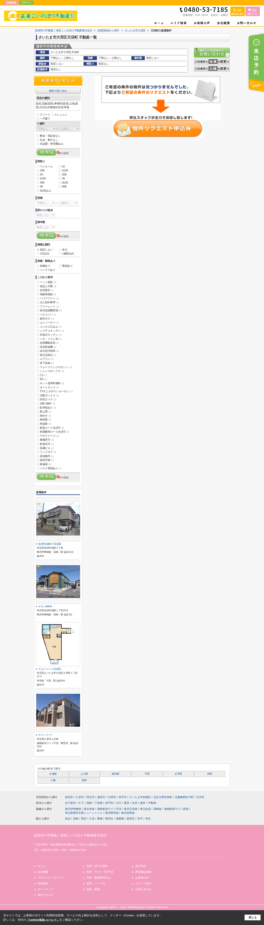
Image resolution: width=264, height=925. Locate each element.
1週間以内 (68, 253)
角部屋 (45, 419)
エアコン (46, 358)
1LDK (65, 170)
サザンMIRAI (45, 606)
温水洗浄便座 (49, 350)
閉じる (253, 917)
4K (41, 186)
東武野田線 (112, 812)
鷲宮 (83, 818)
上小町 (84, 773)
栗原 (127, 802)
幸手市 (123, 797)
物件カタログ (46, 895)
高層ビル (46, 448)
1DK (42, 170)
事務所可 (46, 439)
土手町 (178, 773)
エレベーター (49, 322)
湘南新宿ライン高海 (176, 808)
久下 (81, 802)
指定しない (46, 249)
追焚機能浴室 (49, 342)
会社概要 (43, 871)
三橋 (52, 780)
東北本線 (89, 808)
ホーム (42, 866)
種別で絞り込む (58, 90)
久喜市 (80, 797)
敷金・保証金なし (50, 135)
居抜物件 (46, 456)
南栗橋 (120, 818)
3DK (42, 182)
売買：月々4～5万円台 (99, 871)
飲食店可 (46, 443)
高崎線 (157, 808)
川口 (119, 802)
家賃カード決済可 (52, 427)
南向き (45, 415)
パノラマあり (47, 269)
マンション (60, 114)
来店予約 (140, 866)
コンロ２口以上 (50, 326)
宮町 (84, 780)
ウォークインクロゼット (56, 367)
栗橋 (100, 818)
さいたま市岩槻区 (140, 797)
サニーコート (45, 734)
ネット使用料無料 (52, 383)
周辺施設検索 (143, 871)
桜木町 (116, 773)
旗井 (143, 802)
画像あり (45, 265)
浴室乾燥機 (48, 346)
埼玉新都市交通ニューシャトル (84, 812)
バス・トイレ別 (50, 338)
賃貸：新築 (93, 889)
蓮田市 (101, 797)
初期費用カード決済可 (54, 431)
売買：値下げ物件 (97, 866)
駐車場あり (48, 407)
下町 (147, 773)
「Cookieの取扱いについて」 (42, 919)
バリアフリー (49, 298)
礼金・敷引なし (49, 139)
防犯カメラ (48, 399)
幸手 (140, 818)
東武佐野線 (128, 812)
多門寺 (109, 802)
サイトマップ (46, 889)
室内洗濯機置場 (50, 310)
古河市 (200, 797)
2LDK (43, 178)
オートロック (49, 387)
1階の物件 (47, 403)
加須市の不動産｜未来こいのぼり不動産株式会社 (70, 835)
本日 (64, 249)
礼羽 (135, 802)
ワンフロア (48, 452)
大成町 (53, 773)
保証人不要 (48, 286)
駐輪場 (45, 464)
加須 (67, 818)
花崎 (89, 802)
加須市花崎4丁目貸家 (49, 543)
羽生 (148, 818)
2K (41, 174)
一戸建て (45, 118)
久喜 (91, 818)
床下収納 (46, 363)
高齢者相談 (48, 294)
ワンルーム (46, 166)
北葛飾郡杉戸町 (184, 797)
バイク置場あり (50, 468)
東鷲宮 (131, 818)
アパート (45, 114)
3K (63, 178)
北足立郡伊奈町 (162, 797)
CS (43, 375)
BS (43, 379)
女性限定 (46, 290)
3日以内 (44, 253)
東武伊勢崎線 (73, 808)
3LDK (65, 182)
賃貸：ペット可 (95, 883)
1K (63, 166)
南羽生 (109, 818)
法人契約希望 (49, 302)
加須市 (69, 797)
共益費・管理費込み (51, 143)
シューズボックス (52, 371)
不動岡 (152, 802)
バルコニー (48, 314)
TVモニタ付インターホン (56, 391)
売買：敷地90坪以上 (98, 877)
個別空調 (46, 460)
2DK (64, 174)
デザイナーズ (49, 435)
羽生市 (90, 797)
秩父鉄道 (146, 808)
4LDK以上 (45, 190)
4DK (64, 186)
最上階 (45, 411)
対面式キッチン (50, 334)
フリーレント (49, 306)
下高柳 (98, 802)
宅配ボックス (49, 395)
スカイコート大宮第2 (49, 669)
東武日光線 (131, 808)
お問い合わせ (143, 889)
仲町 (209, 773)
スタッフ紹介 (143, 883)
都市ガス (46, 318)
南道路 (45, 423)
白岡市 (112, 797)
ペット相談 (48, 282)
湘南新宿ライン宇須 (109, 808)
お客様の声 (142, 877)
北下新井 (71, 802)
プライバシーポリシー (51, 877)
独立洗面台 (48, 354)
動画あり (67, 265)
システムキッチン (52, 330)
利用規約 (43, 883)
